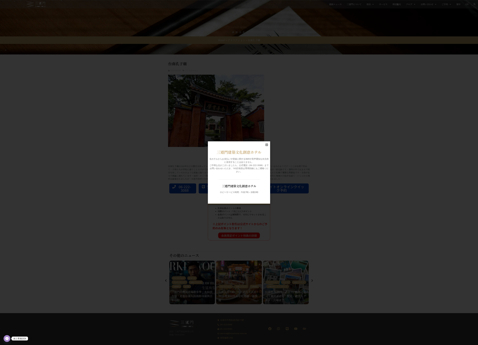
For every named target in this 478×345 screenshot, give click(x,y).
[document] (239, 172)
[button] (267, 145)
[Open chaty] (7, 338)
